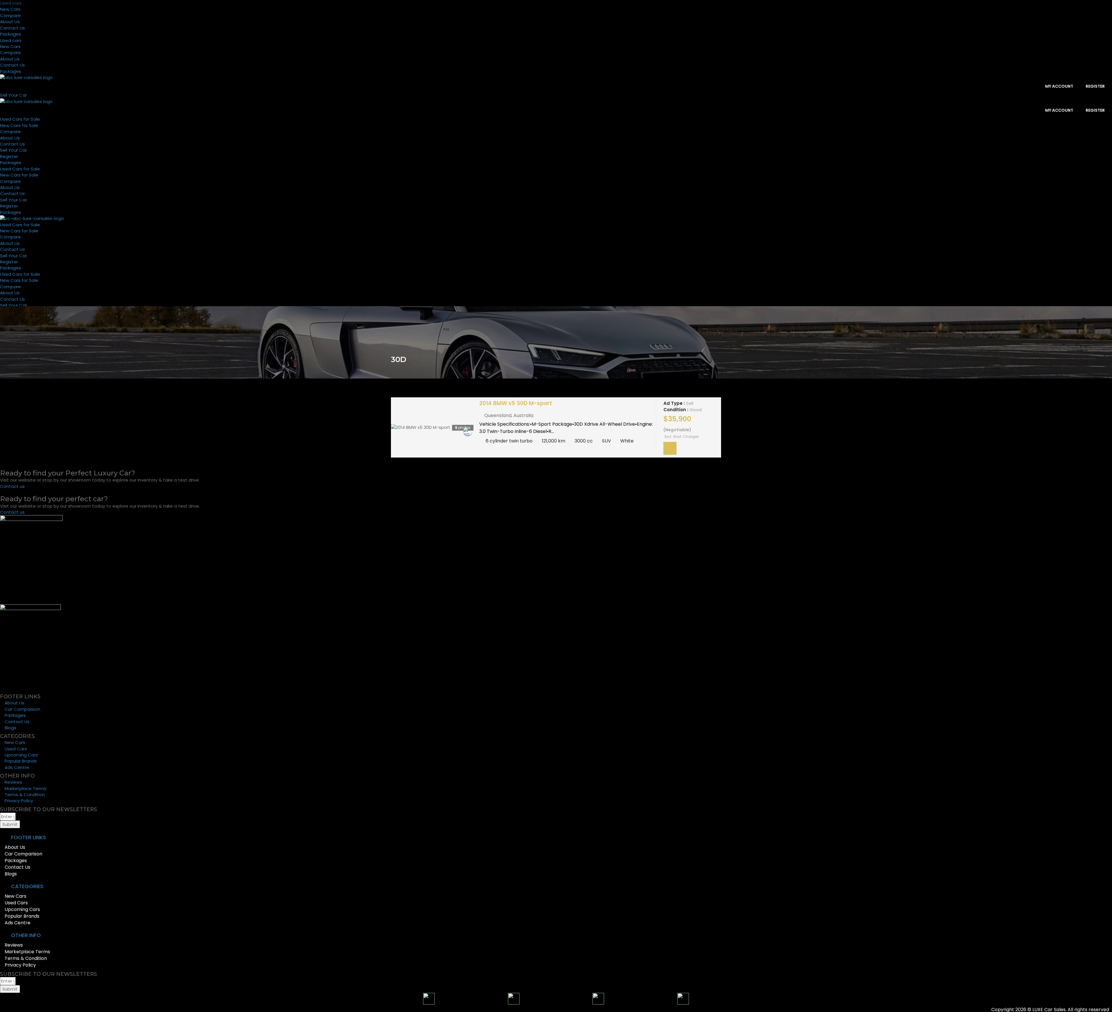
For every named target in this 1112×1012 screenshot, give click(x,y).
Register (1095, 86)
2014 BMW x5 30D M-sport (515, 403)
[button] (556, 837)
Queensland (497, 415)
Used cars (10, 3)
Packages (10, 34)
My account (1058, 86)
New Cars (10, 9)
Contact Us (12, 28)
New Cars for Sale (19, 125)
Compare (10, 15)
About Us (10, 22)
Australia (523, 415)
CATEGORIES (27, 886)
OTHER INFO (26, 935)
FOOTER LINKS (28, 837)
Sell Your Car (13, 150)
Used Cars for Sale (20, 119)
